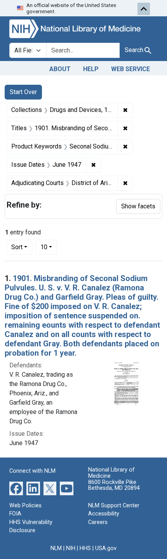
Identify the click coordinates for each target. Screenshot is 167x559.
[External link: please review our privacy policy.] (16, 487)
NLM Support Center (113, 505)
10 (48, 247)
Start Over (23, 92)
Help (91, 69)
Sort (17, 247)
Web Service (130, 69)
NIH (70, 548)
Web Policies (25, 505)
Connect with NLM (32, 471)
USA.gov (106, 548)
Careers (98, 522)
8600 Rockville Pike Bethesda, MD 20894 (114, 485)
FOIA (15, 513)
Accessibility (103, 513)
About (60, 69)
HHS (85, 548)
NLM (56, 548)
